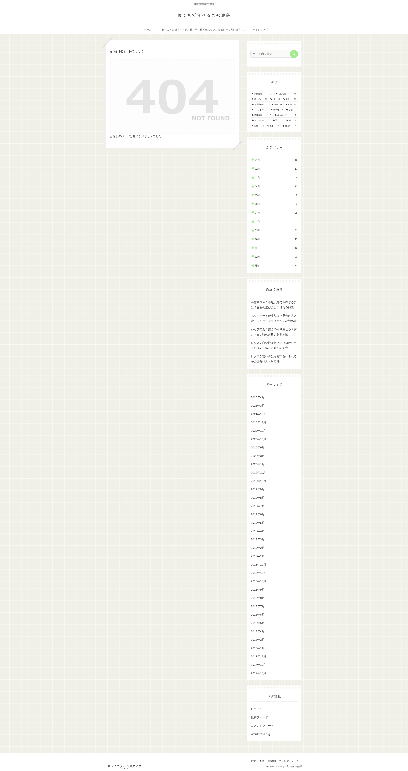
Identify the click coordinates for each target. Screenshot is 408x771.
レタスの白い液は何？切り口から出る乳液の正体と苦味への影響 (274, 345)
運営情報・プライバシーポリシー (284, 761)
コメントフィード (262, 725)
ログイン (256, 709)
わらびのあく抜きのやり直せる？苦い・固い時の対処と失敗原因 (274, 332)
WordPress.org (260, 734)
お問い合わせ (257, 761)
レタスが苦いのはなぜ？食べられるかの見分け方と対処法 (274, 359)
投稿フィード (259, 717)
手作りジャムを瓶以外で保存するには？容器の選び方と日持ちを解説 (274, 305)
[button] (294, 54)
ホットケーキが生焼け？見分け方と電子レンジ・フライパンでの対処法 (274, 318)
